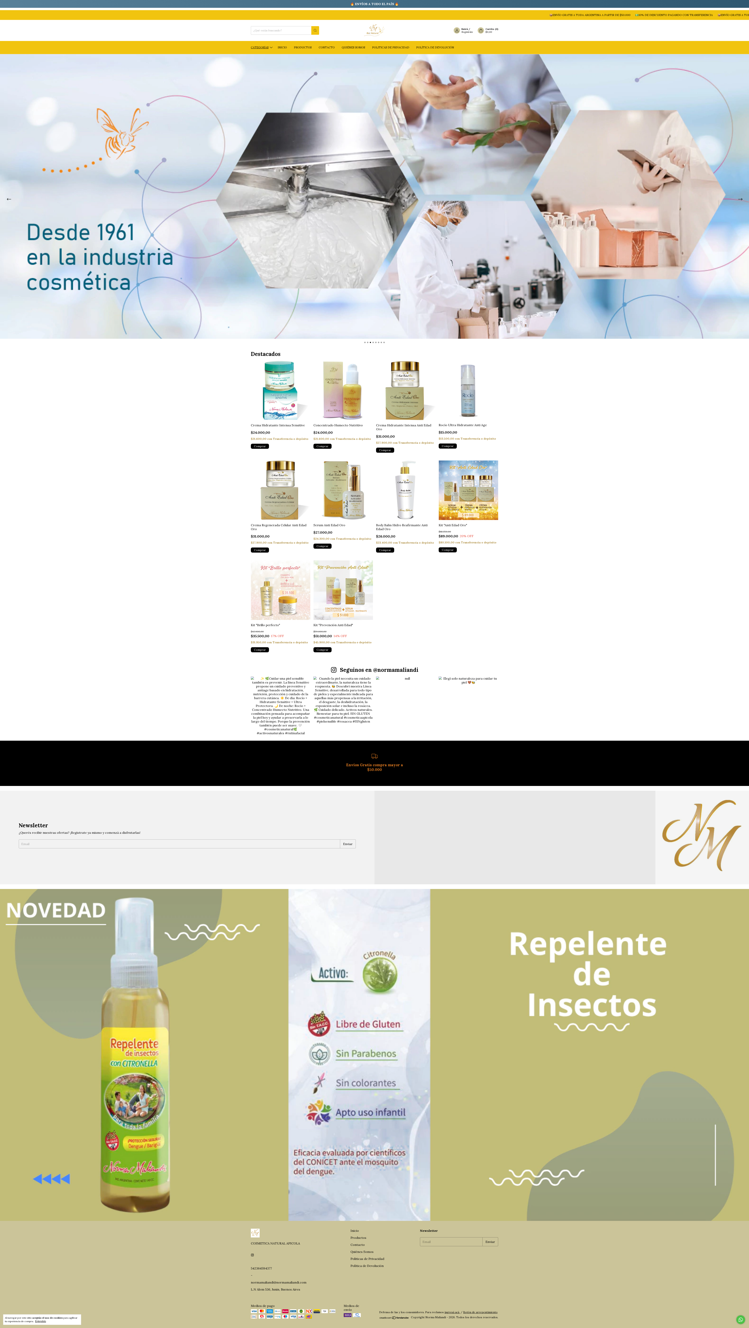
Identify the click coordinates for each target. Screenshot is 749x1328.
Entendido (40, 1321)
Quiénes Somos (353, 47)
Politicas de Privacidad (390, 47)
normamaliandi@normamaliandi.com (278, 1282)
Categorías (260, 47)
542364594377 (261, 1268)
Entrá (464, 29)
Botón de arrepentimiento (480, 1312)
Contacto (327, 47)
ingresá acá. (452, 1312)
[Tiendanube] (394, 1318)
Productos (303, 47)
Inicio (282, 47)
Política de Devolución (435, 47)
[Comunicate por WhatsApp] (740, 1319)
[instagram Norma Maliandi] (252, 1255)
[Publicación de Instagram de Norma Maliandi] (280, 706)
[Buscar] (315, 30)
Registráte (467, 31)
